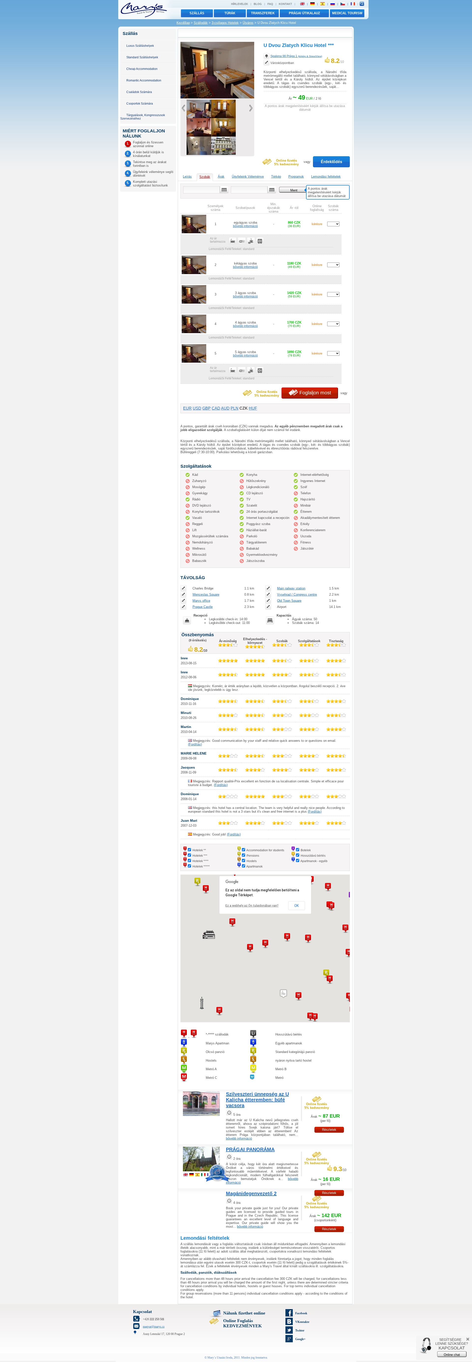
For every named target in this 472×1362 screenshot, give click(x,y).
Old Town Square (289, 601)
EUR (187, 408)
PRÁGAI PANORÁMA (250, 1149)
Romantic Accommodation (143, 80)
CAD (216, 408)
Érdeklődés (331, 162)
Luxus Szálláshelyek (140, 45)
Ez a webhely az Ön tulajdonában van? (252, 905)
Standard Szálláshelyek (142, 57)
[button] (327, 887)
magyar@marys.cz (153, 1326)
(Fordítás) (195, 744)
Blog (258, 3)
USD (197, 408)
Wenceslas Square (205, 594)
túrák (229, 13)
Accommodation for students (265, 850)
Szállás (197, 13)
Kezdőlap (183, 23)
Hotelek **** (200, 861)
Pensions (253, 855)
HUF (253, 408)
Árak (221, 176)
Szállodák (201, 23)
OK (296, 906)
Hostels (252, 861)
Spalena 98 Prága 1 (296, 56)
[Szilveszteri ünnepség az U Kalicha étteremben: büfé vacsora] (201, 1116)
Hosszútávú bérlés (313, 855)
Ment (293, 190)
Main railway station (291, 588)
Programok (296, 176)
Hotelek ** (199, 850)
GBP (206, 408)
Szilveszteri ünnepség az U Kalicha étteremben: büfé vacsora (257, 1099)
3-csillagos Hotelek (225, 23)
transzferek (263, 13)
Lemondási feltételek (326, 176)
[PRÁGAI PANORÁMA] (201, 1172)
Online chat (452, 1355)
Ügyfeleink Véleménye (248, 176)
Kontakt (285, 3)
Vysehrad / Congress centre (297, 594)
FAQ (270, 3)
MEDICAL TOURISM (347, 13)
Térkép (276, 176)
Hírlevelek (239, 3)
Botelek (306, 850)
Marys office (201, 601)
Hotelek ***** (201, 866)
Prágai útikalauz (304, 13)
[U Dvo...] (223, 154)
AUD (225, 408)
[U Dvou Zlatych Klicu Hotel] (217, 97)
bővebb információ (245, 226)
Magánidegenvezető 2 (251, 1193)
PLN (234, 408)
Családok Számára (139, 91)
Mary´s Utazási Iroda (219, 1357)
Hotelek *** (199, 855)
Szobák (204, 177)
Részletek (329, 1129)
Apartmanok (254, 866)
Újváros (248, 23)
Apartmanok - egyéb (313, 861)
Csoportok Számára (139, 103)
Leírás (187, 176)
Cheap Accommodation (142, 68)
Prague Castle (202, 607)
